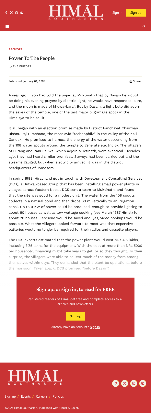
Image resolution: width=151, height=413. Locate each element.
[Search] (144, 26)
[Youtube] (21, 12)
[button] (10, 396)
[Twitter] (11, 12)
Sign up (75, 316)
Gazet (74, 408)
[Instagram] (16, 12)
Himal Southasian (25, 408)
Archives (15, 49)
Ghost (63, 408)
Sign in (95, 327)
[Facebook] (6, 12)
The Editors (22, 66)
